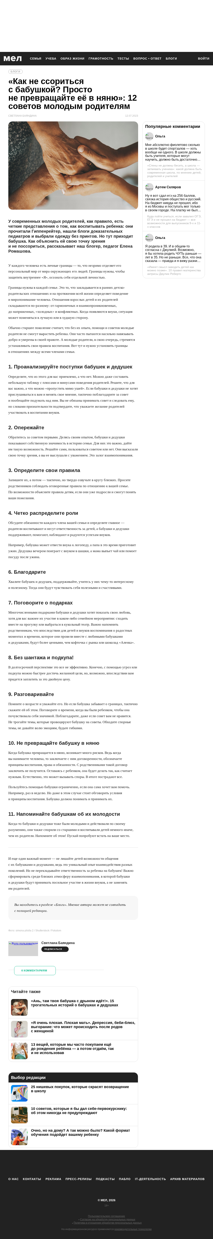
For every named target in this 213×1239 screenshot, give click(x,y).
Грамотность (101, 58)
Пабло (125, 1179)
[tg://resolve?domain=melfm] (72, 1163)
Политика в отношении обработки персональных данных (108, 1222)
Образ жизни (72, 58)
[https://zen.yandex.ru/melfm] (83, 1163)
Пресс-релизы (79, 1179)
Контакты (32, 1179)
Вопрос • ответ (147, 58)
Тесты (123, 58)
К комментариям (34, 970)
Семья (35, 58)
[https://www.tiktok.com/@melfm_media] (106, 1163)
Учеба (51, 58)
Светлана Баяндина (58, 943)
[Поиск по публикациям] (190, 59)
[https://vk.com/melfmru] (95, 1163)
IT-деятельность (150, 1179)
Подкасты (105, 1179)
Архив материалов (187, 1179)
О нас (13, 1179)
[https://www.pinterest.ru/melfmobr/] (118, 1163)
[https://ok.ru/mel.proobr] (129, 1163)
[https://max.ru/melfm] (141, 1163)
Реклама (53, 1179)
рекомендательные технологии (133, 1229)
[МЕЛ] (13, 58)
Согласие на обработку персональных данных (107, 1219)
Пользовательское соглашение (106, 1216)
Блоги (171, 58)
